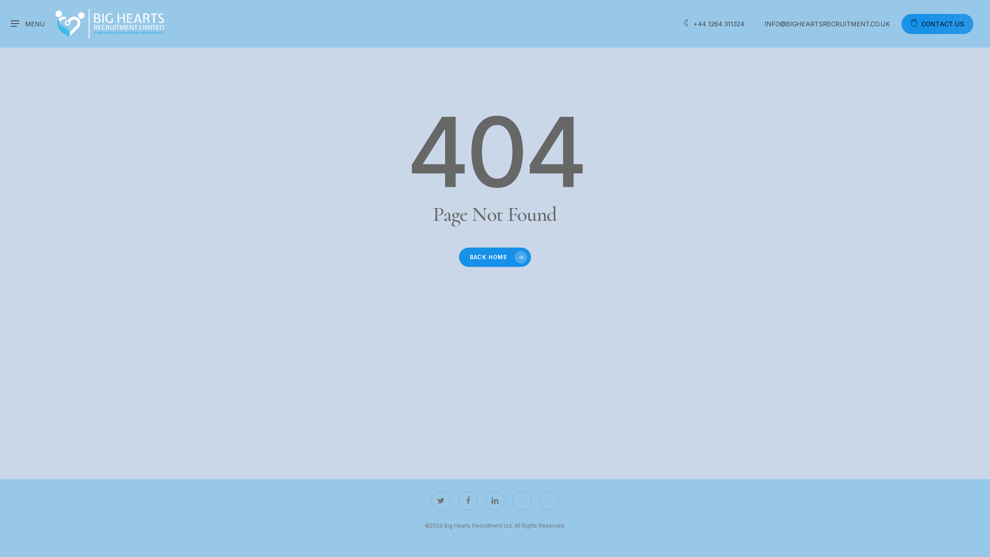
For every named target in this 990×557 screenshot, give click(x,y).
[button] (28, 24)
